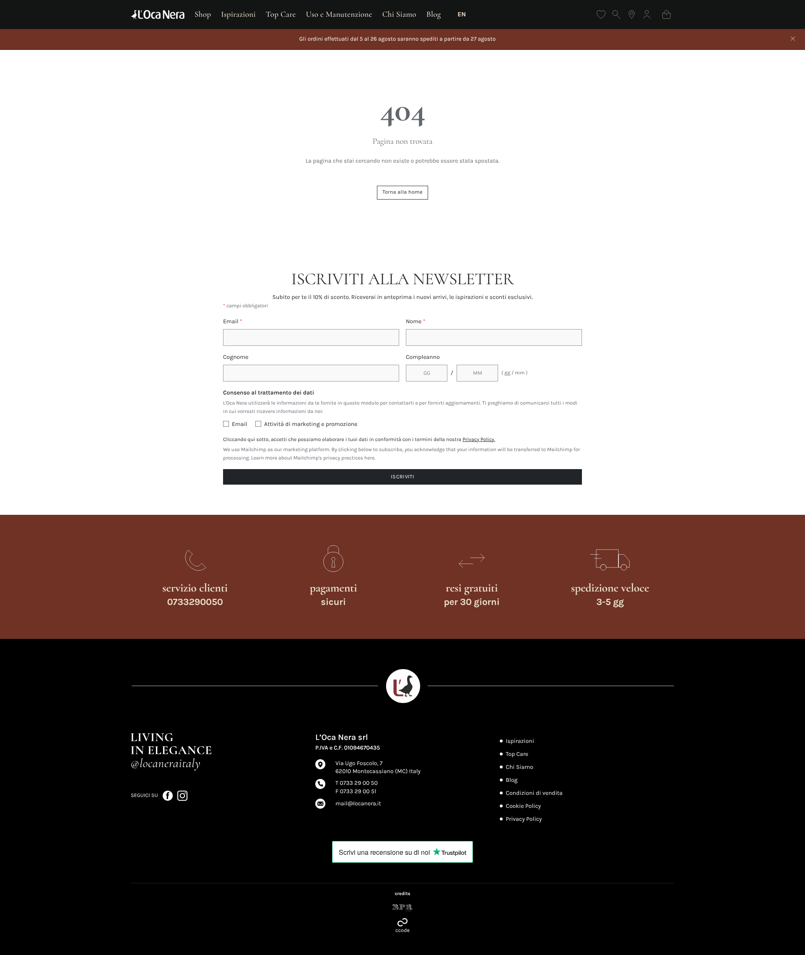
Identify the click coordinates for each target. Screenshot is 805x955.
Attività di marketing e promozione (310, 424)
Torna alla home (402, 192)
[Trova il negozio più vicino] (632, 14)
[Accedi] (647, 14)
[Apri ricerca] (616, 14)
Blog (433, 14)
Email (232, 321)
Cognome (236, 357)
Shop (203, 14)
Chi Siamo (399, 14)
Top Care (281, 14)
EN (461, 14)
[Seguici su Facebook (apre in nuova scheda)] (168, 795)
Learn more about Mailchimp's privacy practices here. (313, 458)
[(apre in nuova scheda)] (402, 907)
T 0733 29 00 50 (356, 782)
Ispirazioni (238, 14)
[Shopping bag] (666, 14)
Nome (416, 321)
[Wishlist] (601, 14)
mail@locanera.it (358, 803)
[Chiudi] (792, 39)
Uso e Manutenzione (339, 14)
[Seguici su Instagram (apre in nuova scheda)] (182, 795)
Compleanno (423, 357)
